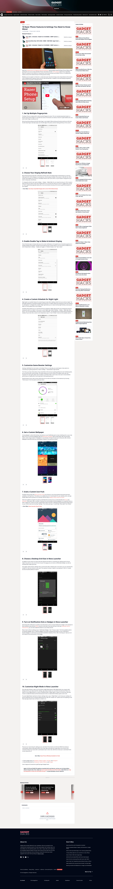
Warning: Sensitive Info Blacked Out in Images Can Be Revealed (79, 865)
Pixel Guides (44, 14)
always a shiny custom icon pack (57, 497)
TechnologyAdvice (34, 880)
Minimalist (24, 501)
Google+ (44, 760)
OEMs (37, 626)
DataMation (67, 880)
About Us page (41, 853)
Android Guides (23, 14)
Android (56, 8)
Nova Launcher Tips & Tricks (35, 506)
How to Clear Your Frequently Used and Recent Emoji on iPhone (78, 861)
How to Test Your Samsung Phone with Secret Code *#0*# (77, 859)
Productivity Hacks (77, 14)
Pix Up (66, 499)
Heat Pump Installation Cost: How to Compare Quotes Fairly (84, 258)
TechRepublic (46, 880)
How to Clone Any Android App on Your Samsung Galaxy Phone (78, 850)
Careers (57, 869)
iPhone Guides (31, 14)
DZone (90, 880)
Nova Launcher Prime (39, 494)
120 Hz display (56, 71)
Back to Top (88, 871)
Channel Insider (79, 880)
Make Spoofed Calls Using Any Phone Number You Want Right (78, 863)
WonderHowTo (3, 11)
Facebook (36, 760)
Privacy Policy (31, 869)
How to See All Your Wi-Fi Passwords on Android (75, 845)
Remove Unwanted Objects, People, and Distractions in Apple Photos (78, 848)
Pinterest (45, 762)
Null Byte (20, 11)
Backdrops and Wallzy (47, 436)
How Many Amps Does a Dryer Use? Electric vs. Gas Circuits (83, 211)
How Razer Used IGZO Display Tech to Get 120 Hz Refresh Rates (43, 188)
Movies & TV (85, 14)
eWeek (57, 880)
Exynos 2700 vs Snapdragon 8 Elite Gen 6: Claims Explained (84, 227)
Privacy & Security (68, 14)
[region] (47, 142)
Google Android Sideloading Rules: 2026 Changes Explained (84, 322)
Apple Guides (16, 14)
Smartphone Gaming (93, 14)
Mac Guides (38, 14)
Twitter (40, 760)
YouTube (48, 760)
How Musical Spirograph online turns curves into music (83, 274)
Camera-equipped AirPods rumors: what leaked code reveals (84, 180)
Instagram (55, 760)
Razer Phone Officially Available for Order (50, 756)
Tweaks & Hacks (59, 14)
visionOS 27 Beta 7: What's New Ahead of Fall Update (83, 242)
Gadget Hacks (9, 11)
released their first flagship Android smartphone (37, 70)
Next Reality (15, 11)
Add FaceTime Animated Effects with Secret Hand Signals (77, 857)
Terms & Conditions (24, 869)
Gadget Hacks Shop (8, 14)
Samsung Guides (51, 14)
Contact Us (37, 869)
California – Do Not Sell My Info (46, 869)
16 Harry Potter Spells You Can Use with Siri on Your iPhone (78, 852)
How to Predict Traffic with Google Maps (74, 854)
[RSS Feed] (28, 857)
